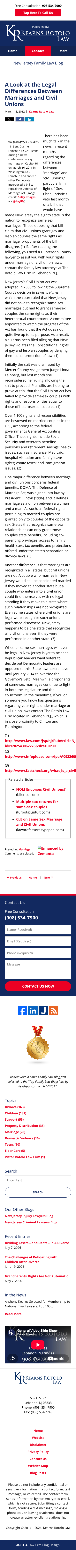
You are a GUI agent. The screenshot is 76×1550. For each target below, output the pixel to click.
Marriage (24, 849)
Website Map (38, 1466)
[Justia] (43, 1010)
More (63, 51)
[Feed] (53, 1010)
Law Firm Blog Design (38, 1545)
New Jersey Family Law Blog (38, 33)
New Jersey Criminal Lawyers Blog (31, 1222)
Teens (12, 1144)
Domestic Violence (22, 1138)
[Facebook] (22, 1010)
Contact (38, 51)
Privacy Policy (38, 1452)
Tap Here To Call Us (38, 13)
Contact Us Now (38, 986)
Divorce (15, 1107)
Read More (13, 1314)
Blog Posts (38, 1473)
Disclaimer (38, 1445)
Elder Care (15, 1151)
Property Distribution (24, 1126)
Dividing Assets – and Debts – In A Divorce (37, 1243)
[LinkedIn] (33, 1010)
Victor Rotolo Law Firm (25, 1157)
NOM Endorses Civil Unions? (41, 789)
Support (14, 1119)
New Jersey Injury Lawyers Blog (29, 1216)
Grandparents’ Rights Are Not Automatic (36, 1276)
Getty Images (26, 197)
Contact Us (38, 1459)
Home (12, 51)
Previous (14, 877)
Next (48, 877)
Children (15, 1113)
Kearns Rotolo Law (56, 1528)
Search (38, 1192)
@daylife (18, 201)
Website (38, 1438)
